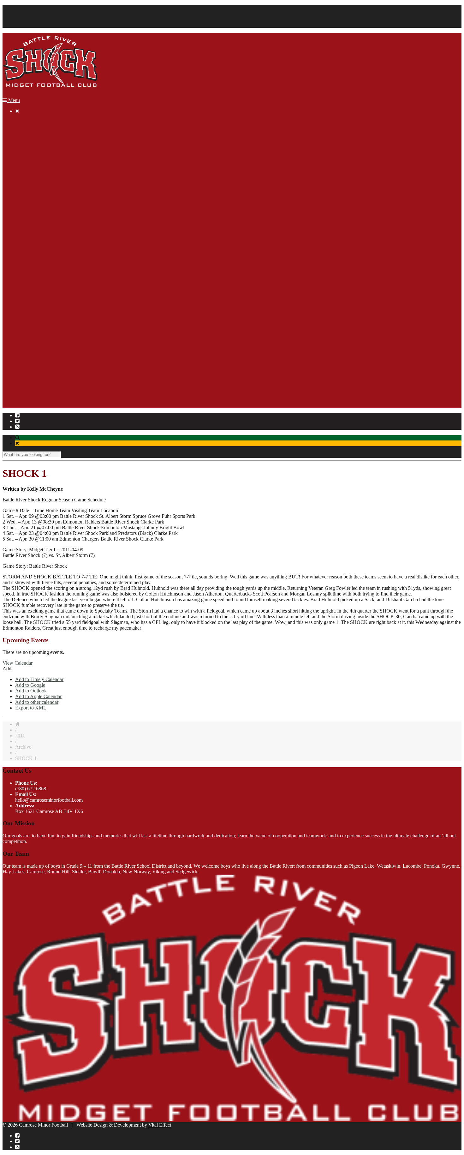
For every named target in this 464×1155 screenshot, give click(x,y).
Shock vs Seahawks (60, 246)
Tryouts (48, 377)
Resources (25, 150)
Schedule (49, 360)
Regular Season (30, 13)
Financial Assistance (35, 19)
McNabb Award (44, 184)
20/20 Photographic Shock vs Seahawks (80, 252)
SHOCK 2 (51, 371)
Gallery (22, 161)
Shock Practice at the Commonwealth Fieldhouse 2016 (95, 281)
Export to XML (30, 707)
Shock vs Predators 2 (61, 207)
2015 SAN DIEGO (47, 292)
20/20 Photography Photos (66, 275)
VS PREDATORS (59, 326)
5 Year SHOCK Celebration (56, 383)
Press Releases (54, 354)
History (22, 394)
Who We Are (28, 389)
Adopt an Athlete (45, 156)
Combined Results (58, 349)
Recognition (27, 173)
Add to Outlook (31, 690)
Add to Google (30, 685)
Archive (23, 195)
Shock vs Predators (59, 235)
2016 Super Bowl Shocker (66, 286)
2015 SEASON (43, 298)
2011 (33, 343)
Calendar (24, 7)
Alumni (35, 178)
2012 (33, 337)
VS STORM (53, 315)
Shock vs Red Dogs (60, 229)
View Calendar (18, 663)
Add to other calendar (36, 702)
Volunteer (24, 24)
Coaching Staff (30, 400)
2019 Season (40, 167)
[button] (7, 668)
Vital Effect (159, 1125)
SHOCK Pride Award (50, 190)
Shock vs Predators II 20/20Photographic (81, 212)
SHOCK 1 (51, 366)
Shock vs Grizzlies (59, 241)
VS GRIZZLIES (57, 320)
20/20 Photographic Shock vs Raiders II (80, 218)
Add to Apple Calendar (38, 696)
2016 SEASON (43, 201)
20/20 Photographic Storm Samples (75, 263)
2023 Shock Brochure (50, 144)
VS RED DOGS (57, 309)
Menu (13, 100)
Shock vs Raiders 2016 (63, 269)
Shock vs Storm (56, 258)
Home (21, 121)
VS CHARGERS (58, 303)
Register (23, 133)
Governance (27, 406)
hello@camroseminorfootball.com (49, 800)
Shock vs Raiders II (60, 224)
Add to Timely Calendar (39, 679)
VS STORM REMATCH (66, 332)
